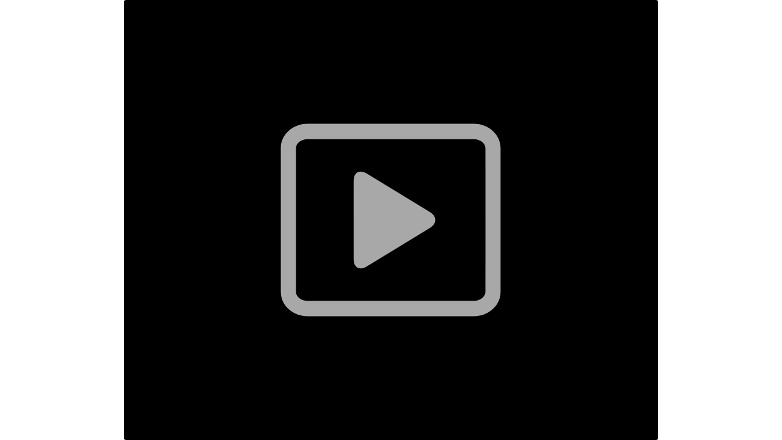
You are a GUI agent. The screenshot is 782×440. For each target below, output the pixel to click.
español (177, 409)
